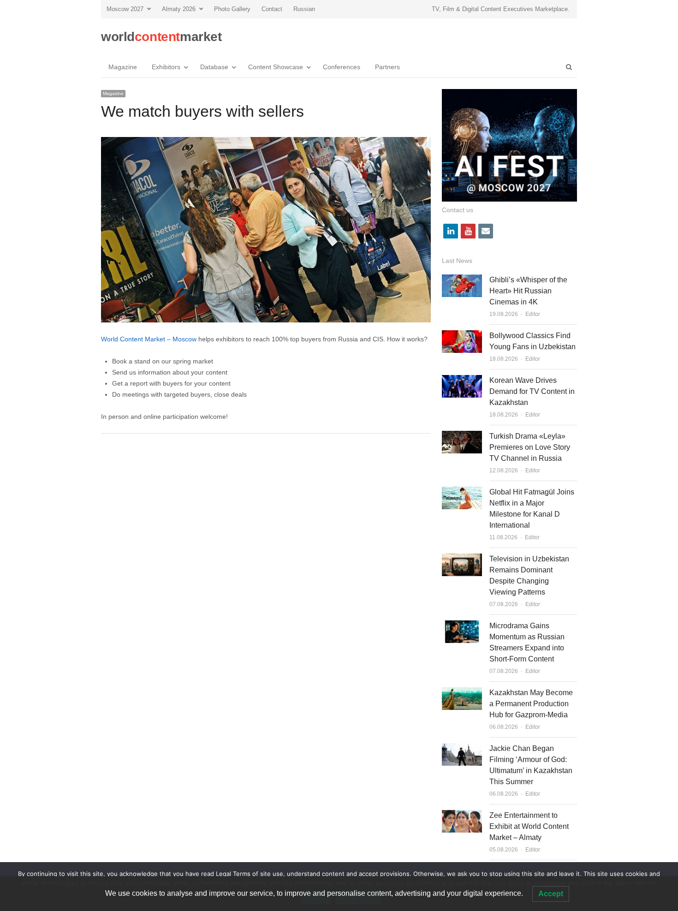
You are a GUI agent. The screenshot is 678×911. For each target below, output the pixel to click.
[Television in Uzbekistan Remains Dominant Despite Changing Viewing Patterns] (462, 558)
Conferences (341, 67)
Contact (272, 9)
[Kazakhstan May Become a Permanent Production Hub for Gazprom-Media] (462, 692)
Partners (387, 67)
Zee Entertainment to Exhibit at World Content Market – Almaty (529, 826)
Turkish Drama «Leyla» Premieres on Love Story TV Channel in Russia (529, 447)
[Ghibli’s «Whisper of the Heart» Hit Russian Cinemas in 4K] (462, 279)
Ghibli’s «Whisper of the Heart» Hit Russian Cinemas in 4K (528, 291)
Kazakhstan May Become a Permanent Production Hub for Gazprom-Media (531, 704)
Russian (304, 9)
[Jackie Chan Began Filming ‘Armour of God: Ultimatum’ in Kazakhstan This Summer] (462, 748)
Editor (532, 314)
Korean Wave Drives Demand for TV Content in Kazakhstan (532, 391)
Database (214, 67)
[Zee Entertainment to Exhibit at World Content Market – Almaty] (462, 815)
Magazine (122, 67)
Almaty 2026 (179, 9)
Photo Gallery (232, 9)
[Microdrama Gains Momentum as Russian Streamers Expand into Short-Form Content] (462, 625)
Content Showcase (275, 67)
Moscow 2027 (125, 9)
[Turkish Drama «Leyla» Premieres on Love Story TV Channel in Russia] (462, 436)
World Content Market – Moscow (148, 339)
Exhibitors (166, 67)
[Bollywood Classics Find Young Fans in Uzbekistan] (462, 335)
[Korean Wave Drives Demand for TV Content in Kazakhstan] (462, 380)
